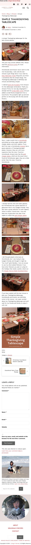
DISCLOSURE (14, 540)
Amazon (22, 146)
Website (4, 427)
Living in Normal (15, 543)
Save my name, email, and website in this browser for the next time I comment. (15, 437)
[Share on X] (6, 34)
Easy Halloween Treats (9, 75)
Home (3, 14)
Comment (5, 390)
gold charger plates (20, 215)
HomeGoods (23, 140)
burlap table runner (18, 90)
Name (4, 412)
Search (20, 537)
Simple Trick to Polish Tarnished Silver (16, 271)
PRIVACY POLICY (5, 540)
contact (15, 531)
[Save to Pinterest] (10, 34)
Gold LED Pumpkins (14, 85)
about (15, 525)
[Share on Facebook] (3, 34)
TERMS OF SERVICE (24, 540)
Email (4, 419)
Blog (8, 14)
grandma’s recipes (15, 528)
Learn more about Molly (20, 484)
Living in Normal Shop (14, 0)
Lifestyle (13, 14)
